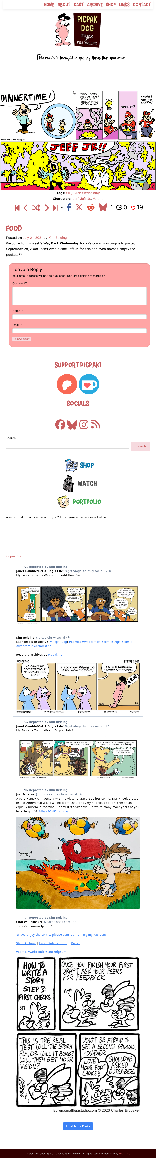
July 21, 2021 (33, 237)
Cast (79, 4)
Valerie (98, 199)
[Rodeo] (26, 208)
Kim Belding (58, 237)
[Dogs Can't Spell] (17, 208)
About (64, 4)
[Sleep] (55, 208)
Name (16, 310)
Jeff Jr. (85, 199)
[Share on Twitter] (79, 207)
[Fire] (46, 208)
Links (124, 4)
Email (15, 324)
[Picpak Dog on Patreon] (67, 384)
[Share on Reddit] (91, 207)
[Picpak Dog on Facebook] (60, 423)
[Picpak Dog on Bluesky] (72, 423)
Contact (142, 4)
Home (49, 4)
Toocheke (124, 1153)
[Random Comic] (36, 208)
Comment (18, 283)
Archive (95, 4)
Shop (111, 4)
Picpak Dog (14, 556)
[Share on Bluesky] (103, 207)
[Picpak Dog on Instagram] (84, 423)
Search (11, 438)
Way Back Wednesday (83, 193)
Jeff (75, 199)
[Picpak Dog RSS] (96, 423)
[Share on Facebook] (68, 207)
